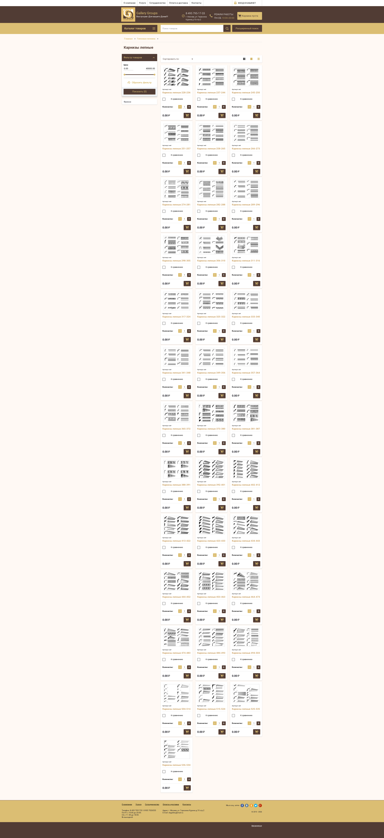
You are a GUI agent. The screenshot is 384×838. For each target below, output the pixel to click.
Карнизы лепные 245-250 (246, 92)
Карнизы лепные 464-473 (246, 597)
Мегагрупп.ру (257, 826)
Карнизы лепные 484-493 (211, 653)
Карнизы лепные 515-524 (211, 709)
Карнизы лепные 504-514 (176, 709)
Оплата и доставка (178, 3)
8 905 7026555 (150, 810)
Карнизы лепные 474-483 (176, 653)
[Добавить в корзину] (187, 115)
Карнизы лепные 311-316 (246, 260)
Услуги (142, 3)
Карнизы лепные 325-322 (211, 316)
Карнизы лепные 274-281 (176, 204)
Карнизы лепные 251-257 (176, 148)
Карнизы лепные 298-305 (176, 260)
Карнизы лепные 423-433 (211, 541)
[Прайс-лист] (258, 59)
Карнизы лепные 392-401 (211, 485)
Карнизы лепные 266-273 (246, 148)
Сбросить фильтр (142, 82)
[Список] (251, 59)
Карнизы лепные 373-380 (211, 428)
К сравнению (176, 99)
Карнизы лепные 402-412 (246, 485)
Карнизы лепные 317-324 (176, 316)
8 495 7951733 (136, 810)
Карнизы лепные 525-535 (246, 709)
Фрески (127, 102)
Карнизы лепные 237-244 (211, 92)
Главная (128, 38)
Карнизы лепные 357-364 (246, 372)
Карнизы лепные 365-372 (176, 428)
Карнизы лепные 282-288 (211, 204)
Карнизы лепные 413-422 (176, 541)
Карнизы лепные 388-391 (176, 485)
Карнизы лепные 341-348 (176, 372)
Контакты (196, 3)
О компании (129, 3)
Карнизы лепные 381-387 (246, 428)
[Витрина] (244, 59)
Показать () (139, 91)
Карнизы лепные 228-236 (176, 92)
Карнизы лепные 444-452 (176, 597)
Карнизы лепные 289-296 (246, 204)
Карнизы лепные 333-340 (246, 316)
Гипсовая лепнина (146, 38)
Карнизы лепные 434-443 (246, 541)
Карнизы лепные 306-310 (211, 260)
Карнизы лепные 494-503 (246, 653)
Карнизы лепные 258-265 (211, 148)
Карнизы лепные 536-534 (176, 765)
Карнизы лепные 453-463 (211, 597)
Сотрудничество (157, 3)
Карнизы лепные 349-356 (211, 372)
